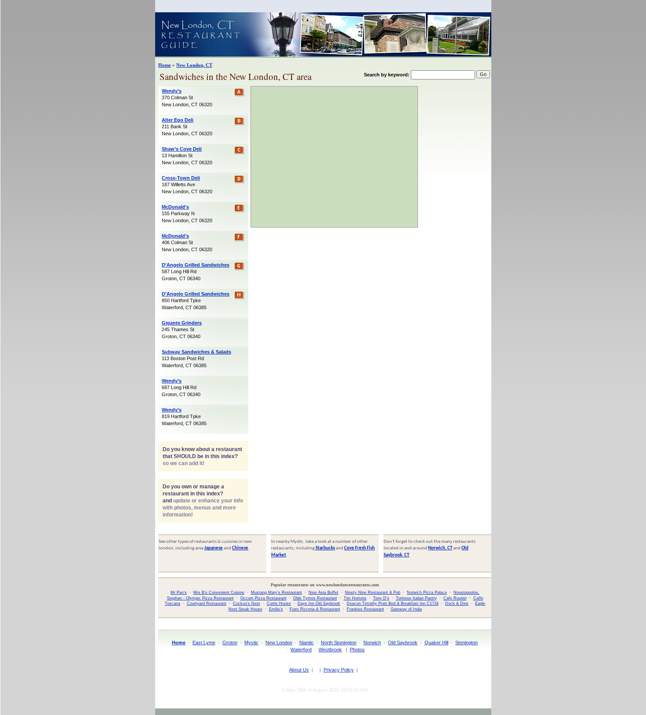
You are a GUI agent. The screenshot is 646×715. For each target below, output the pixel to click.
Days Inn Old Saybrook (319, 603)
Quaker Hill (436, 642)
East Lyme (203, 642)
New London (278, 642)
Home (164, 65)
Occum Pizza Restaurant (263, 598)
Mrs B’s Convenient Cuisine (218, 592)
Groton (229, 642)
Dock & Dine (456, 603)
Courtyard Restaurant (206, 603)
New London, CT (194, 65)
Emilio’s (276, 609)
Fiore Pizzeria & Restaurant (315, 609)
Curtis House (279, 603)
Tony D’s (381, 598)
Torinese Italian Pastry (416, 598)
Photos (357, 649)
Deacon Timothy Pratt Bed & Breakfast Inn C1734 (393, 603)
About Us (299, 669)
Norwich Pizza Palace (427, 592)
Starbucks (325, 548)
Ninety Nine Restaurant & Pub (372, 592)
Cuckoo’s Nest (246, 603)
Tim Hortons (355, 598)
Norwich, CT (440, 548)
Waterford (301, 649)
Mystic (251, 642)
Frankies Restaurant (365, 609)
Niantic (306, 642)
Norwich (372, 642)
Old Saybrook (402, 642)
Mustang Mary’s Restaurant (276, 592)
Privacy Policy (338, 669)
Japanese (213, 548)
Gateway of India (406, 609)
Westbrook (330, 649)
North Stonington (338, 642)
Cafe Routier (455, 598)
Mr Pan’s (179, 592)
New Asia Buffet (323, 592)
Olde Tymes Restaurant (315, 598)
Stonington (466, 642)
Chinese (240, 548)
